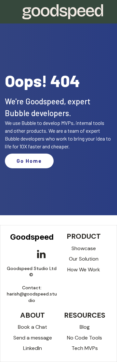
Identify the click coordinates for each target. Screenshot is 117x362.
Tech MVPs (85, 348)
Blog (85, 327)
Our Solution (83, 258)
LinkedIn (32, 348)
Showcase (84, 248)
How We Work (83, 269)
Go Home (29, 161)
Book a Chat (32, 327)
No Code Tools (84, 337)
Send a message (32, 337)
